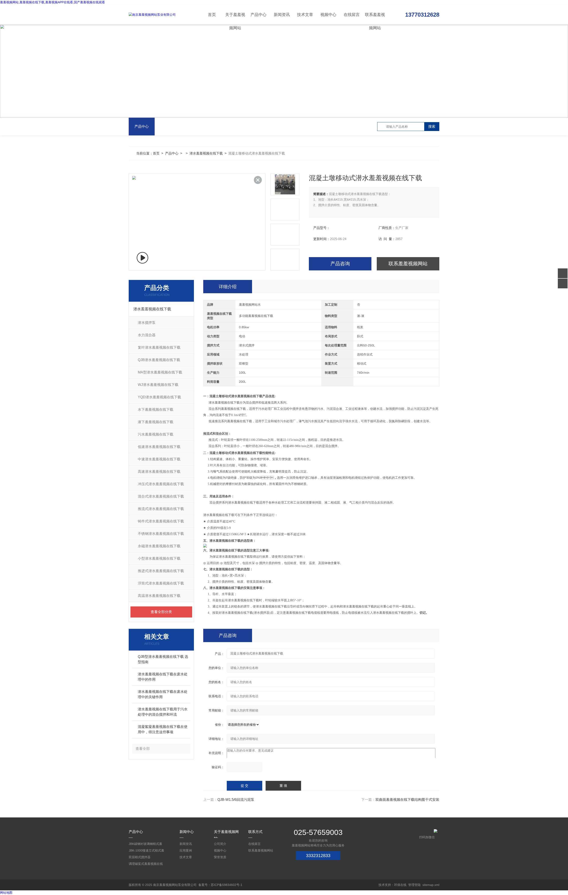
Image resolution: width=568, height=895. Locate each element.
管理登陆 (414, 885)
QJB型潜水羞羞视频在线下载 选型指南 (163, 659)
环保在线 (400, 885)
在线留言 (352, 14)
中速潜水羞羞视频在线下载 (159, 459)
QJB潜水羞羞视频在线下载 (159, 360)
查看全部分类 (161, 612)
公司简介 (220, 844)
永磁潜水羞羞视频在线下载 (159, 546)
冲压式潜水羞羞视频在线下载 (161, 484)
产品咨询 (340, 263)
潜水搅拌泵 (147, 322)
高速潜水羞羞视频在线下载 (159, 471)
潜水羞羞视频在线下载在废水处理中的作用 (162, 676)
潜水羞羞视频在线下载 (206, 153)
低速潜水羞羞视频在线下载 (159, 447)
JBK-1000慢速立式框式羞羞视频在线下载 (146, 851)
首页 (212, 14)
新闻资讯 (282, 14)
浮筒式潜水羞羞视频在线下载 (161, 583)
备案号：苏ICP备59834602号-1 (220, 885)
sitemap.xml (430, 885)
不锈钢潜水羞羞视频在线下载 (161, 533)
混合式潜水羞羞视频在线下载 (161, 496)
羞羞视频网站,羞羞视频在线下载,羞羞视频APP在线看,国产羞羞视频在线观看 (52, 2)
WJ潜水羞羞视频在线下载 (158, 385)
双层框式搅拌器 (139, 857)
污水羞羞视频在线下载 (155, 434)
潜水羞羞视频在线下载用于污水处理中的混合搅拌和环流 (162, 711)
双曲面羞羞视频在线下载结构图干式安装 (407, 799)
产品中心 (258, 14)
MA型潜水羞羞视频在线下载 (160, 372)
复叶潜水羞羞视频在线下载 (159, 347)
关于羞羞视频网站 (235, 18)
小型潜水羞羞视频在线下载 (159, 558)
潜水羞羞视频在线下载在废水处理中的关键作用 (162, 694)
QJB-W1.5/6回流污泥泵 (235, 799)
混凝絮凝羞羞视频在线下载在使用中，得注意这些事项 (162, 729)
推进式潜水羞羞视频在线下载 (161, 571)
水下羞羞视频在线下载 (155, 409)
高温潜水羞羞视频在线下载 (159, 596)
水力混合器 (147, 335)
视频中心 (328, 14)
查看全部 (143, 748)
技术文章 (305, 14)
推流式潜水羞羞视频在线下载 (161, 509)
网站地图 (6, 892)
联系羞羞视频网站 (375, 18)
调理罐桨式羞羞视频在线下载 (146, 864)
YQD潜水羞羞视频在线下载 (159, 397)
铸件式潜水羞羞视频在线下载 (161, 521)
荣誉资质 (220, 857)
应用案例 (185, 850)
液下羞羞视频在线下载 (155, 422)
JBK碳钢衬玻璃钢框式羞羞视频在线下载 (145, 844)
